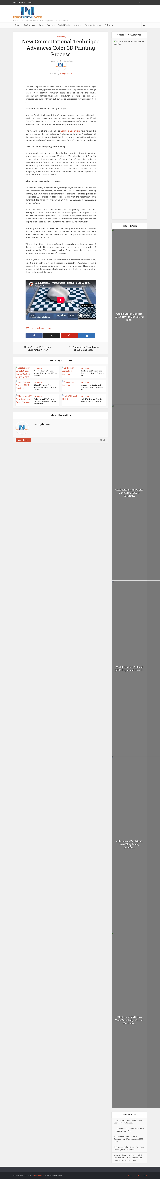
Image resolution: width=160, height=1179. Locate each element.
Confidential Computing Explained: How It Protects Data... (92, 373)
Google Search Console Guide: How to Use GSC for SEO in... (45, 373)
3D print (30, 328)
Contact (29, 2)
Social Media (64, 25)
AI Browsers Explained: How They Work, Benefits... (129, 844)
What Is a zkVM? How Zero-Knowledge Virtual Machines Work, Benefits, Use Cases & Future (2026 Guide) (128, 1157)
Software (109, 25)
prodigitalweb (68, 61)
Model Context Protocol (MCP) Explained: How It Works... (45, 387)
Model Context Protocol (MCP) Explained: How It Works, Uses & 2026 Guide (128, 1139)
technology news (44, 328)
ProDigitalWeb (39, 1175)
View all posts (23, 440)
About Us (22, 2)
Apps (41, 25)
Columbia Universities (70, 131)
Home (15, 2)
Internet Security (93, 25)
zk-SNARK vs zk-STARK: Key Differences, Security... (92, 400)
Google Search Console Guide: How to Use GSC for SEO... (129, 316)
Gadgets (50, 25)
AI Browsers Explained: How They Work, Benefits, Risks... (92, 387)
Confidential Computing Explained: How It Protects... (129, 492)
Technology (29, 25)
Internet (77, 25)
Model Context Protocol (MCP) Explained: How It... (129, 668)
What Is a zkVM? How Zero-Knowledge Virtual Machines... (45, 401)
